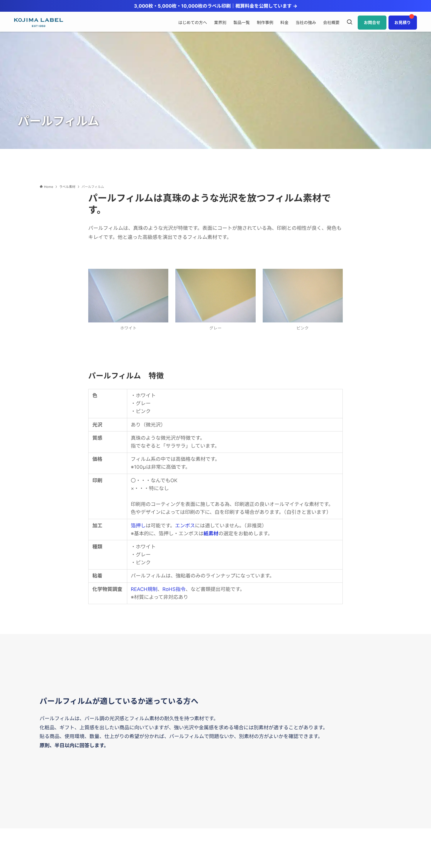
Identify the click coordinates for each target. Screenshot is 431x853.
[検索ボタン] (349, 22)
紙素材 (210, 533)
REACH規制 (144, 589)
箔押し (138, 526)
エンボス (185, 526)
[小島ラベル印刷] (38, 22)
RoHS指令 (174, 589)
